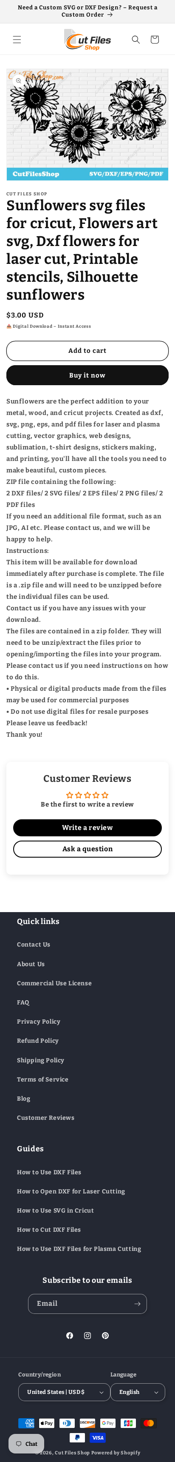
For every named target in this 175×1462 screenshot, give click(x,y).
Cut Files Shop (72, 1453)
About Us (31, 964)
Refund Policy (38, 1040)
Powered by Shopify (116, 1453)
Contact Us (34, 944)
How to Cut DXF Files (49, 1229)
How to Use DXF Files (49, 1172)
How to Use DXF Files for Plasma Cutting (79, 1249)
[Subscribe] (137, 1304)
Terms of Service (43, 1079)
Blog (23, 1098)
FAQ (23, 1002)
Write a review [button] (87, 828)
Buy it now (87, 375)
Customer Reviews (46, 1118)
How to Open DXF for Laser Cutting (71, 1191)
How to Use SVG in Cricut (55, 1210)
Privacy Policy (38, 1021)
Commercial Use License (54, 983)
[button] (17, 39)
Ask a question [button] (87, 849)
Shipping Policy (41, 1060)
